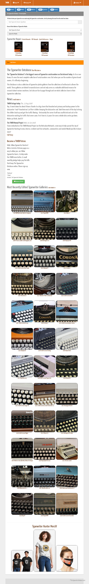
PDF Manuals (35, 39)
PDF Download (18, 55)
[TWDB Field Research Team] (67, 558)
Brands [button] (11, 10)
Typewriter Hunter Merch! (44, 526)
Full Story (10, 135)
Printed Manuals (26, 39)
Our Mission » (36, 70)
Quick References (44, 39)
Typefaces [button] (43, 10)
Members (77, 3)
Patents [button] (54, 10)
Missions (27, 3)
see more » (51, 188)
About (16, 3)
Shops (51, 39)
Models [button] (21, 10)
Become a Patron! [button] (19, 181)
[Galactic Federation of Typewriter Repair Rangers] (44, 551)
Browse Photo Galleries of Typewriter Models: (17, 26)
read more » (17, 100)
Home (8, 62)
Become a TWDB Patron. (16, 141)
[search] (44, 30)
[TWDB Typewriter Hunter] (22, 561)
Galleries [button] (31, 10)
